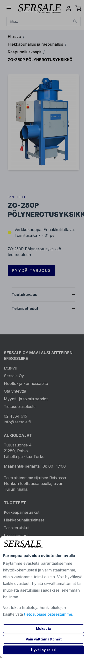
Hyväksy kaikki (43, 650)
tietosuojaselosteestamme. (48, 614)
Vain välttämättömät (44, 639)
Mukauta (43, 629)
